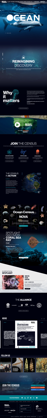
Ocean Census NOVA (23, 408)
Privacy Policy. (12, 416)
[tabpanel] (23, 62)
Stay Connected (23, 376)
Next (44, 319)
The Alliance (20, 401)
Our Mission (17, 401)
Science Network (17, 1)
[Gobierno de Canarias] (27, 305)
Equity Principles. (28, 416)
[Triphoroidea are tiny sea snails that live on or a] (29, 365)
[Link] (37, 1)
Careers (32, 401)
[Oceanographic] (8, 305)
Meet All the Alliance (23, 310)
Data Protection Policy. (16, 416)
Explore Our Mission (23, 108)
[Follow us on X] (33, 397)
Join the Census (12, 1)
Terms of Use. (24, 416)
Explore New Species (37, 387)
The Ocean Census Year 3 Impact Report (25, 406)
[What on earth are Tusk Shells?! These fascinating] (5, 365)
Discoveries (25, 1)
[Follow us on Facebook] (27, 398)
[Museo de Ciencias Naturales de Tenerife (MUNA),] (14, 305)
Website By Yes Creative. (33, 416)
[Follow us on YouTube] (36, 397)
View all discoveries (23, 257)
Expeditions (21, 1)
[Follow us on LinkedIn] (25, 397)
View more (27, 288)
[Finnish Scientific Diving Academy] (33, 305)
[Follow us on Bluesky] (30, 397)
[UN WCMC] (39, 305)
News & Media (28, 1)
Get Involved (23, 161)
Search (31, 1)
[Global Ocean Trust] (20, 305)
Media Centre (29, 401)
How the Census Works (12, 401)
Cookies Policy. (21, 416)
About (9, 1)
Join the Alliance (38, 389)
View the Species (37, 161)
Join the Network (9, 161)
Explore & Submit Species (23, 225)
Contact (37, 401)
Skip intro (2, 54)
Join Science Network (37, 385)
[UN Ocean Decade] (39, 407)
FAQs (34, 401)
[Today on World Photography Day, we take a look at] (17, 365)
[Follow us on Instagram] (22, 397)
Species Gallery (25, 401)
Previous (2, 70)
